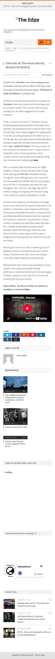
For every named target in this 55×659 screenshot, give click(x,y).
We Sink (24, 174)
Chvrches (20, 82)
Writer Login (40, 655)
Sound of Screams (22, 146)
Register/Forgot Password (22, 655)
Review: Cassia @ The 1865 (16, 427)
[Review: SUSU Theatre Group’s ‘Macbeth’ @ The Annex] (15, 436)
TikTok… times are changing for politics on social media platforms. (34, 633)
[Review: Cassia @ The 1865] (15, 416)
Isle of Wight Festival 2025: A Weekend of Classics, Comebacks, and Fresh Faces (15, 399)
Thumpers (7, 104)
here (27, 289)
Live (43, 75)
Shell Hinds (22, 355)
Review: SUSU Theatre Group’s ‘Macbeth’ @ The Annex (15, 443)
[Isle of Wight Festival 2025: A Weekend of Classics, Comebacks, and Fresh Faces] (15, 384)
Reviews (49, 75)
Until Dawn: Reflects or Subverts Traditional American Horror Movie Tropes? (31, 619)
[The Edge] (27, 19)
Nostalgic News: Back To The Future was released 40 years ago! (33, 604)
